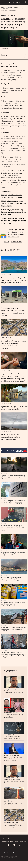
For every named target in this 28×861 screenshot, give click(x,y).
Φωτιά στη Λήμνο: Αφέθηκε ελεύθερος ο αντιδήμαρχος (11, 579)
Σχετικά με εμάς (14, 841)
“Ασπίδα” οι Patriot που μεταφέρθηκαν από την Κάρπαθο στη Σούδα (10, 437)
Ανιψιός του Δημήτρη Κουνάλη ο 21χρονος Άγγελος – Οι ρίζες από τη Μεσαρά (13, 692)
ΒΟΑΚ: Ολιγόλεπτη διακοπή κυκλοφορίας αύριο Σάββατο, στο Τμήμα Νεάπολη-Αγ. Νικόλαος (13, 803)
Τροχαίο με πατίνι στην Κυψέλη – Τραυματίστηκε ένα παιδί (13, 477)
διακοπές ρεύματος (16, 241)
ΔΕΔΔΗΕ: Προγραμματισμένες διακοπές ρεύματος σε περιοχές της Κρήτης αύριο (13, 212)
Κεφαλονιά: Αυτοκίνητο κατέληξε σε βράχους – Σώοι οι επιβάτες (13, 628)
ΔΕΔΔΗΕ (19, 72)
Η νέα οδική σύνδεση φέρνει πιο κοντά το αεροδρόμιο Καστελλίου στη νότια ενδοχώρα (13, 344)
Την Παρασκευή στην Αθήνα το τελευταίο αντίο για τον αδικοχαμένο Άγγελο (14, 781)
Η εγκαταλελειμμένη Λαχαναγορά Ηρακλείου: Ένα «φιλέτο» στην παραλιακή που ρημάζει (13, 311)
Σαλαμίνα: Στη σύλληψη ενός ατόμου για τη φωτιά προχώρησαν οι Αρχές (13, 654)
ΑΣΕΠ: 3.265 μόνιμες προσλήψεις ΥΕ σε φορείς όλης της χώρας (13, 501)
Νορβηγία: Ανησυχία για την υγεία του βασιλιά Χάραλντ (14, 554)
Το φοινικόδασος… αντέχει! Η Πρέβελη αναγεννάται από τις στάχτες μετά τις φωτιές (13, 280)
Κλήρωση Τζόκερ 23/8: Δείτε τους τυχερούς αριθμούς (13, 603)
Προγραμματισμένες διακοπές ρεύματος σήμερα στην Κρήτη (12, 737)
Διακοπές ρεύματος (8, 70)
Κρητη (3, 15)
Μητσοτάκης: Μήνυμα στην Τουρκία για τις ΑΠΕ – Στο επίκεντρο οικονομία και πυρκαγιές (13, 758)
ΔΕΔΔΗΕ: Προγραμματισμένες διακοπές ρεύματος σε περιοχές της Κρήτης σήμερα (13, 203)
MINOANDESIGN (11, 857)
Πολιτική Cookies (7, 838)
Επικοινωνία (23, 841)
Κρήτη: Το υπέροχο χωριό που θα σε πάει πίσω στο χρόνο (14, 407)
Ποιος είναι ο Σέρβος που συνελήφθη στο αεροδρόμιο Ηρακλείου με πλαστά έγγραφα (13, 716)
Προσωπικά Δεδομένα (19, 838)
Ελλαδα (6, 755)
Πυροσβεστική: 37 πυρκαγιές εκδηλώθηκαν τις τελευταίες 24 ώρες (12, 527)
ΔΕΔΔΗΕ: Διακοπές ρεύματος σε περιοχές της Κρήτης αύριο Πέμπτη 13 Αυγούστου (13, 221)
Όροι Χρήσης (5, 841)
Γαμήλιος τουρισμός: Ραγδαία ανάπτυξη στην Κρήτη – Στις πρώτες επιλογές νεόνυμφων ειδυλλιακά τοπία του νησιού (13, 377)
